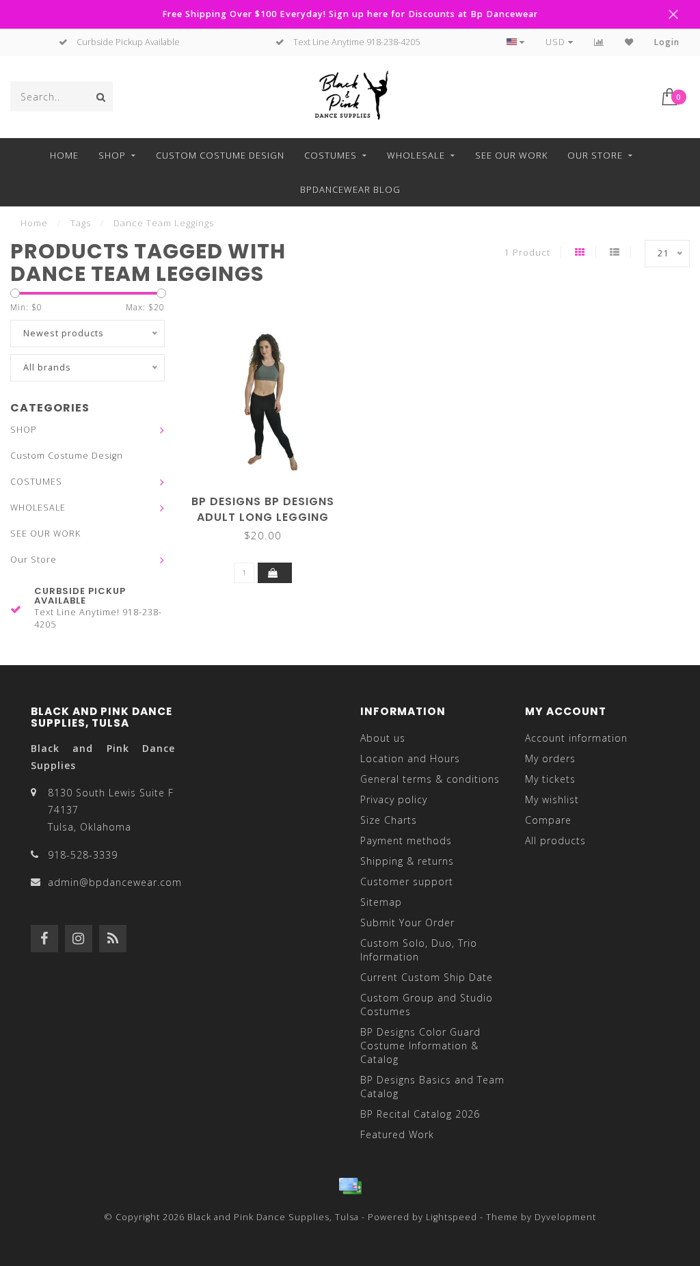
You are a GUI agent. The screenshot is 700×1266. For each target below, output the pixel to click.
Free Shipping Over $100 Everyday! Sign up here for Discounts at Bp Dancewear (350, 14)
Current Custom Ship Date (426, 977)
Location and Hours (410, 758)
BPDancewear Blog (350, 189)
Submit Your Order (407, 922)
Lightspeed (451, 1217)
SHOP (112, 155)
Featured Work (397, 1134)
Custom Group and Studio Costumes (426, 1004)
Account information (576, 737)
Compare (548, 819)
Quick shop (269, 496)
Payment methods (406, 840)
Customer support (406, 881)
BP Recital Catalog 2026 (420, 1113)
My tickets (550, 778)
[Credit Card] (350, 1186)
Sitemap (381, 901)
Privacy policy (393, 799)
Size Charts (388, 819)
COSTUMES (330, 155)
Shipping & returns (407, 860)
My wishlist (552, 799)
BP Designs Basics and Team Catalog (432, 1086)
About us (382, 737)
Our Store (595, 155)
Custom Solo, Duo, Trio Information (418, 950)
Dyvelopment (565, 1217)
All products (555, 840)
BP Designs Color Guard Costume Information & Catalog (420, 1045)
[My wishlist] (629, 42)
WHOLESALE (416, 155)
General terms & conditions (430, 778)
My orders (550, 758)
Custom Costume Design (220, 155)
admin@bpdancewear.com (115, 882)
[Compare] (599, 42)
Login (666, 42)
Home (64, 155)
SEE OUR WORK (511, 155)
